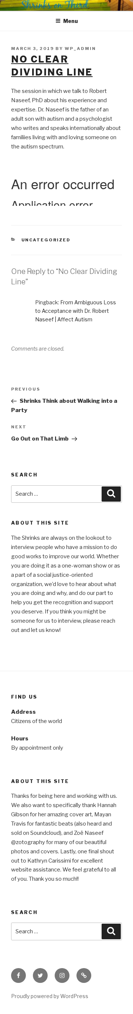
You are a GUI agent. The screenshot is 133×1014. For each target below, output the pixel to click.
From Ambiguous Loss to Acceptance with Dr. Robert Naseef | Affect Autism (75, 310)
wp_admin (80, 48)
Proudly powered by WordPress (49, 996)
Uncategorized (46, 239)
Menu (70, 21)
